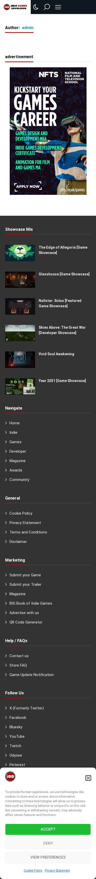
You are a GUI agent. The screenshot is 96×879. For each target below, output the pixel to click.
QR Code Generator (25, 622)
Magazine (17, 460)
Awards (15, 470)
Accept (48, 829)
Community (19, 479)
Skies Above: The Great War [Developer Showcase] (62, 330)
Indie (13, 432)
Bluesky (15, 727)
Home (14, 423)
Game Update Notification (31, 674)
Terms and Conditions (28, 532)
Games (15, 442)
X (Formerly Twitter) (26, 708)
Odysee (15, 755)
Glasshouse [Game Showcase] (64, 274)
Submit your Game (25, 575)
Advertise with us (24, 612)
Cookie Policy (33, 870)
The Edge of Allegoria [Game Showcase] (63, 250)
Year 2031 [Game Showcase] (62, 381)
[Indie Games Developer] (15, 7)
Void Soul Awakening (56, 354)
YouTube (17, 736)
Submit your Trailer (25, 584)
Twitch (15, 746)
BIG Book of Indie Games (30, 603)
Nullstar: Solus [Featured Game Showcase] (60, 303)
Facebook (17, 717)
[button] (88, 778)
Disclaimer (18, 541)
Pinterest (17, 764)
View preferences (48, 857)
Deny (48, 843)
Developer (17, 451)
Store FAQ (18, 665)
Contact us (19, 656)
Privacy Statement (57, 870)
